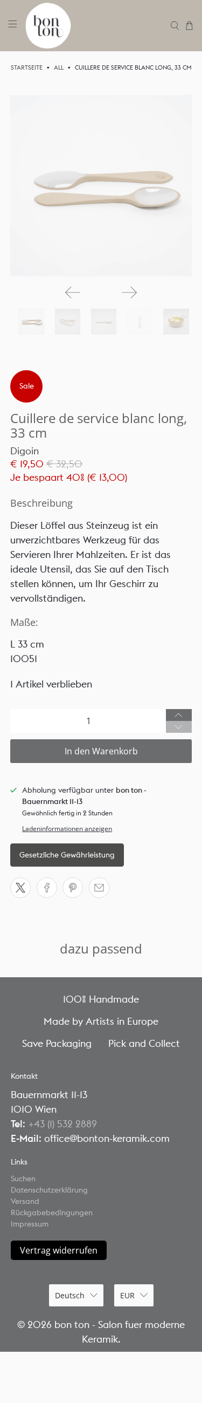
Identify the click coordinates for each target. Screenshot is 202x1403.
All (59, 68)
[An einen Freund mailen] (99, 887)
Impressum (29, 1224)
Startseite (27, 68)
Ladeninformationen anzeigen (67, 828)
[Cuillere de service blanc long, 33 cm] (100, 185)
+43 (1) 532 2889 (62, 1124)
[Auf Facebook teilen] (47, 887)
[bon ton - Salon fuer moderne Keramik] (94, 26)
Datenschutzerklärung (49, 1190)
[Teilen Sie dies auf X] (20, 887)
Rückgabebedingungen (52, 1212)
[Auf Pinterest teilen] (72, 887)
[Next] (129, 292)
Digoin (24, 451)
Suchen (23, 1178)
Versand (25, 1201)
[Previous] (73, 292)
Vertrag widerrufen (58, 1250)
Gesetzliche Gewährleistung (67, 855)
